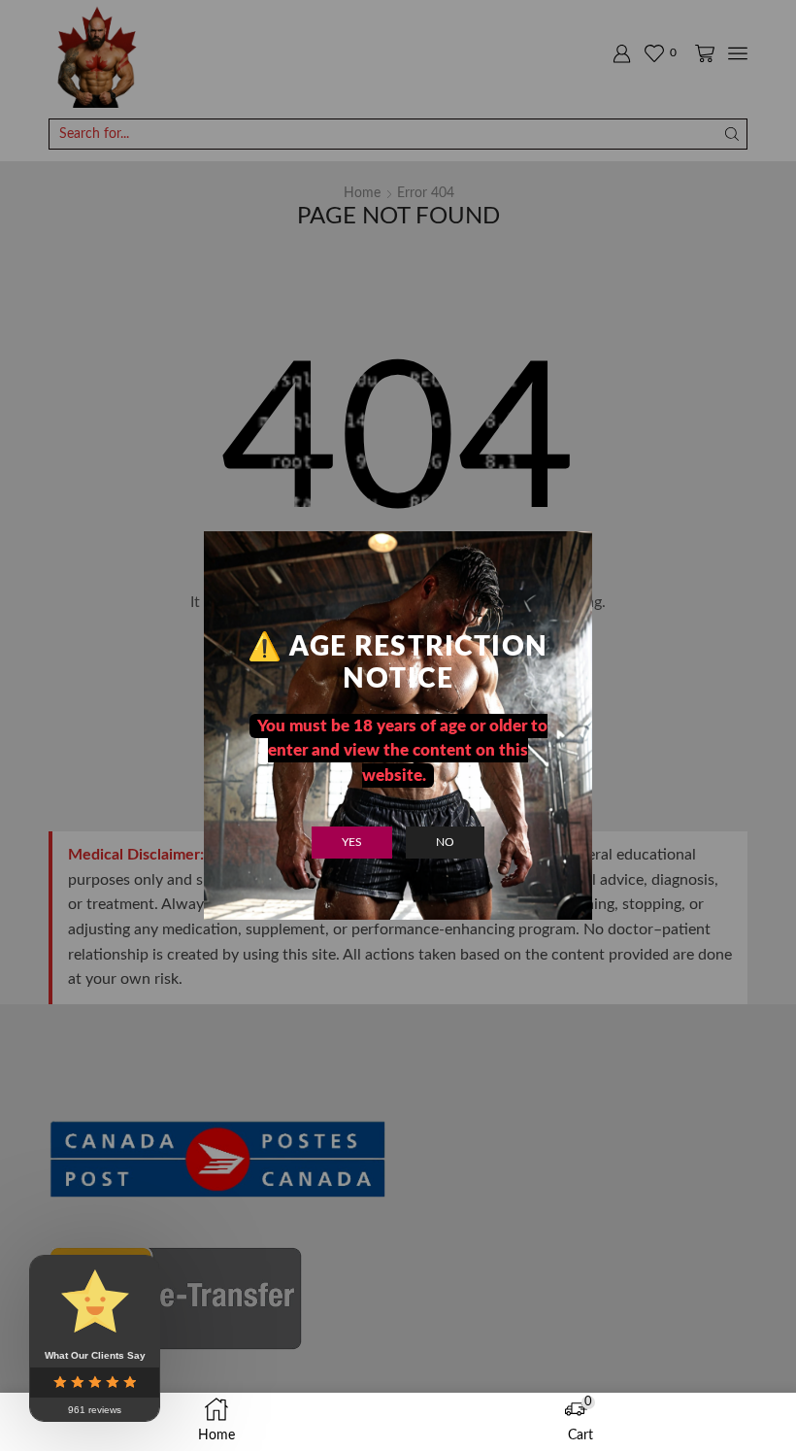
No (445, 842)
